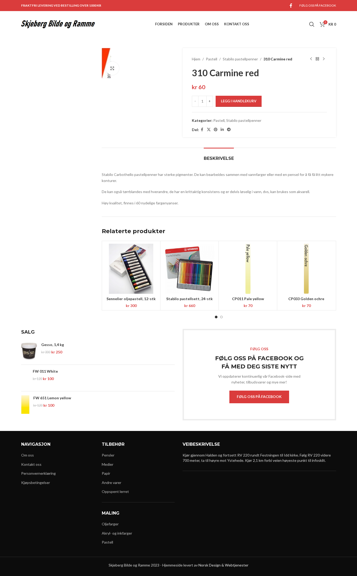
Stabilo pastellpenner (240, 59)
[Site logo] (58, 24)
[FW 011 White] (25, 378)
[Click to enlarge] (112, 68)
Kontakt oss (31, 464)
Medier (107, 464)
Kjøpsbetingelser (35, 482)
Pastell (211, 59)
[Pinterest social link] (215, 129)
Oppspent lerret (115, 491)
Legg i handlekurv (238, 101)
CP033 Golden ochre (306, 298)
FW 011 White (45, 371)
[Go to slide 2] (221, 317)
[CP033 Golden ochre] (306, 269)
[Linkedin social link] (222, 129)
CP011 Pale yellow (248, 298)
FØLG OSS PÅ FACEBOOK (259, 396)
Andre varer (111, 482)
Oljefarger (110, 524)
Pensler (108, 455)
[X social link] (208, 129)
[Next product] (324, 59)
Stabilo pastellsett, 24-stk (189, 298)
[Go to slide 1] (216, 317)
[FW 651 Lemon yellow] (25, 404)
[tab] (219, 156)
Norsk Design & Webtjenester (223, 565)
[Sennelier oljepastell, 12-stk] (131, 269)
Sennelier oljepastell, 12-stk (131, 298)
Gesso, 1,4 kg (52, 344)
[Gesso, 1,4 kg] (29, 351)
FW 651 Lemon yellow (52, 398)
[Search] (312, 24)
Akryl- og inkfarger (117, 533)
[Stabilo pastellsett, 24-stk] (189, 269)
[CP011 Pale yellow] (247, 269)
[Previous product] (311, 59)
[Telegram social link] (228, 129)
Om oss (27, 455)
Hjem (196, 59)
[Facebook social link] (291, 5)
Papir (106, 473)
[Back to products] (317, 59)
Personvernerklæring (38, 473)
